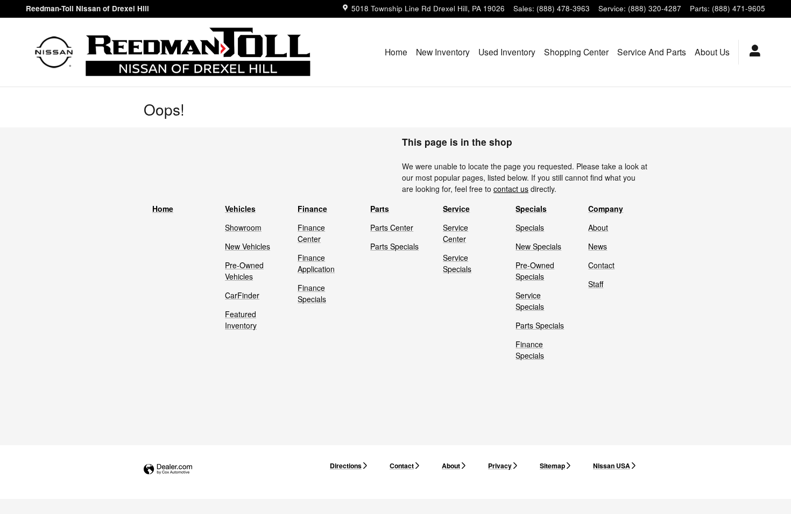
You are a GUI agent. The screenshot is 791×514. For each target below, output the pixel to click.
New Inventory (443, 52)
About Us (712, 52)
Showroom (243, 227)
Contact (601, 265)
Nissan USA (611, 465)
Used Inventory (506, 52)
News (597, 246)
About (598, 227)
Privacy (500, 465)
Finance (312, 208)
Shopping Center (576, 52)
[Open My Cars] (752, 52)
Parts (379, 208)
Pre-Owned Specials (534, 271)
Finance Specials (312, 293)
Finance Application (316, 263)
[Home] (54, 52)
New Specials (538, 246)
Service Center (455, 233)
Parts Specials (394, 246)
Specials (531, 208)
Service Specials (457, 263)
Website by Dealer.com (168, 469)
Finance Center (311, 233)
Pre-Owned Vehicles (244, 271)
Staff (595, 284)
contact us (510, 188)
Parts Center (391, 227)
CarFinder (242, 295)
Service (456, 208)
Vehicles (240, 208)
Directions (346, 465)
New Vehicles (247, 246)
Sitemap (552, 465)
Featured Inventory (241, 320)
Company (605, 208)
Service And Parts (651, 52)
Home (396, 52)
